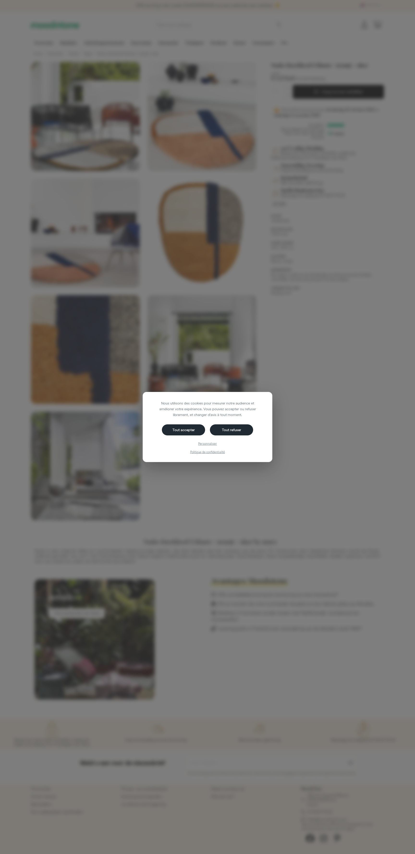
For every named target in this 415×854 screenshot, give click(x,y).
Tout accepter (183, 429)
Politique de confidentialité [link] (207, 452)
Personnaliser (207, 444)
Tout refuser (231, 429)
